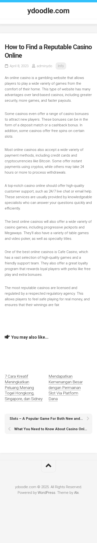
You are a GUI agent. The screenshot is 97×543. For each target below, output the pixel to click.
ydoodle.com (48, 10)
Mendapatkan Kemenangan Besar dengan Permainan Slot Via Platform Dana (65, 387)
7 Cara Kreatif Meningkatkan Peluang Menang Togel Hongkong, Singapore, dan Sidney (24, 387)
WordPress (46, 492)
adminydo (44, 66)
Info (61, 66)
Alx (76, 492)
